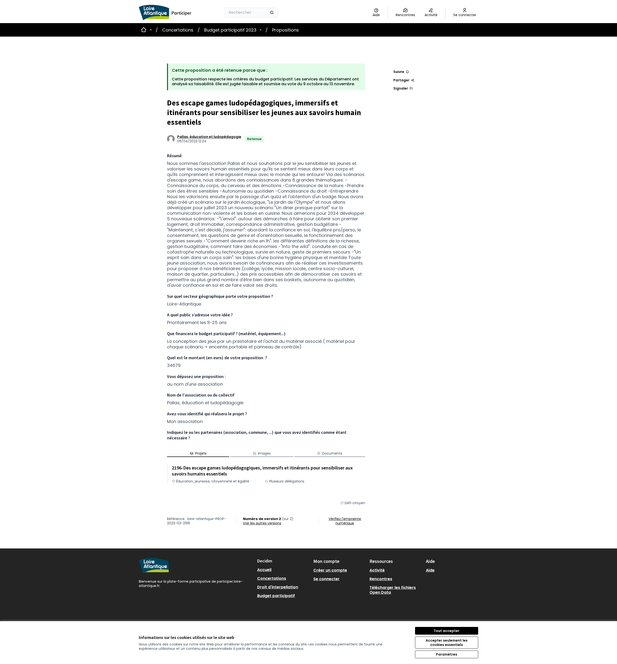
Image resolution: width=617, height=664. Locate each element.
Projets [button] (201, 453)
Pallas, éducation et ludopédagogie (209, 137)
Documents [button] (332, 453)
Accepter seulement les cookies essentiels (447, 642)
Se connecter (326, 579)
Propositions (285, 30)
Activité (377, 570)
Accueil (264, 570)
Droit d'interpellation (277, 587)
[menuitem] (283, 569)
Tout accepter (446, 630)
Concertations (177, 30)
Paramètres (446, 654)
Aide (430, 570)
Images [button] (264, 453)
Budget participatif (276, 596)
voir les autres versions (262, 523)
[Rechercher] (272, 12)
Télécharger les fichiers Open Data (392, 590)
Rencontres (380, 579)
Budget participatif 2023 (230, 30)
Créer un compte (330, 570)
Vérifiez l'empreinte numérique (345, 521)
